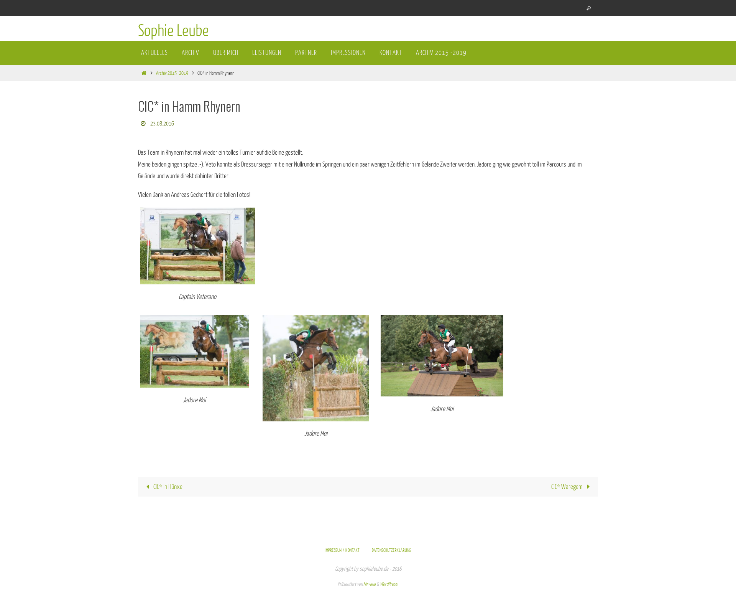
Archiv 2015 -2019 (172, 73)
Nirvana (369, 584)
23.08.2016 (162, 124)
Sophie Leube (173, 31)
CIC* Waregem (567, 486)
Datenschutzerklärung (391, 550)
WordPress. (389, 584)
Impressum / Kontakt (342, 550)
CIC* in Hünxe (167, 486)
